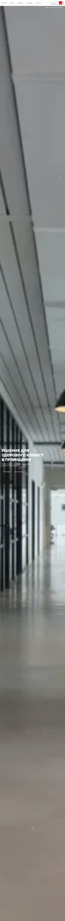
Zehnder (4, 3)
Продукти (20, 3)
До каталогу (19, 472)
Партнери (29, 3)
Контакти (38, 3)
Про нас (12, 3)
